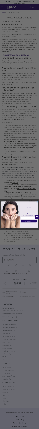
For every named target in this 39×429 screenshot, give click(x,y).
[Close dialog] (37, 201)
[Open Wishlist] (37, 217)
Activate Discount (28, 221)
